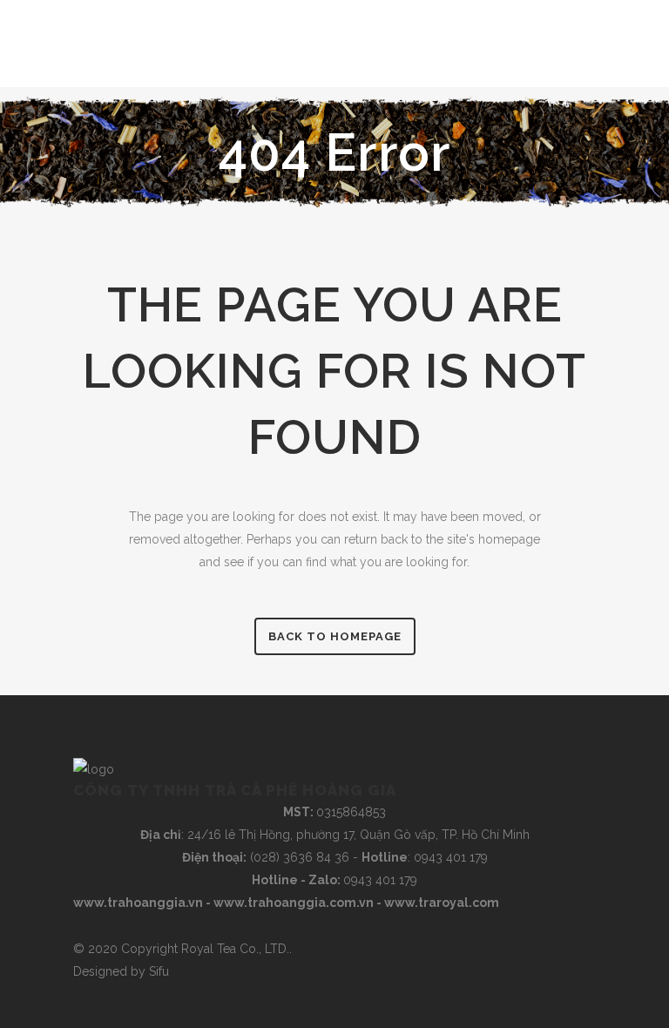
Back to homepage (335, 636)
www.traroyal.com (441, 903)
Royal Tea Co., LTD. (235, 949)
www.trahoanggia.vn (138, 903)
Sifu (159, 971)
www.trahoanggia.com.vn (293, 903)
